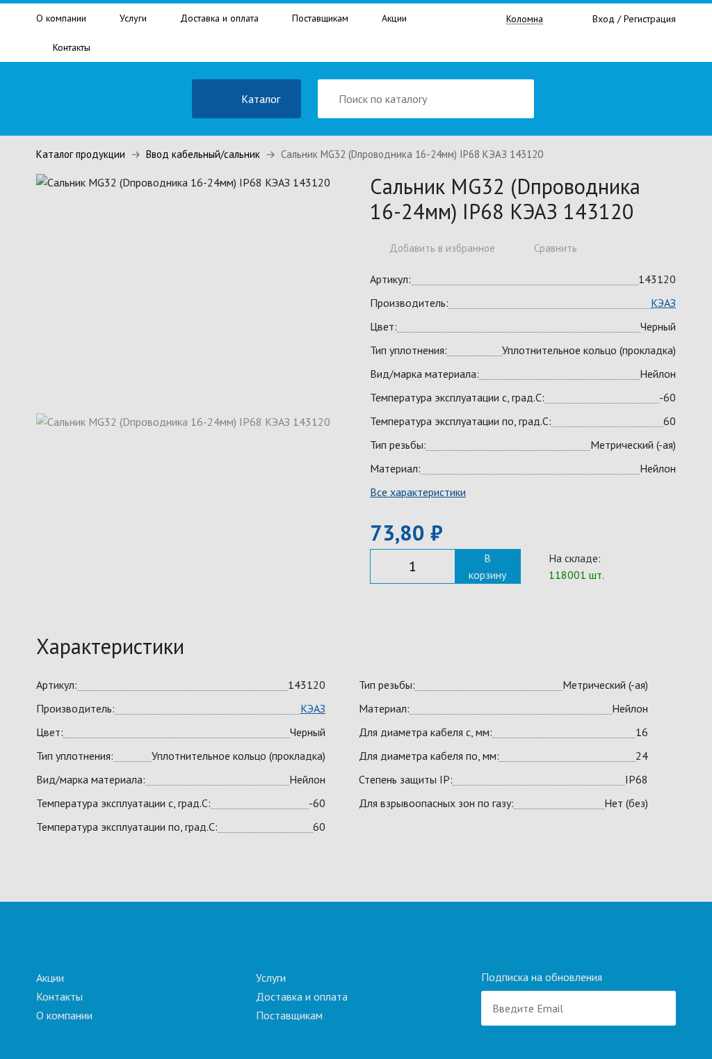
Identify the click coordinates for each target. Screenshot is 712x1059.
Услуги (133, 18)
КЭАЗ (663, 303)
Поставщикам (320, 18)
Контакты (71, 47)
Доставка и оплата (219, 18)
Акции (394, 18)
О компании (61, 18)
